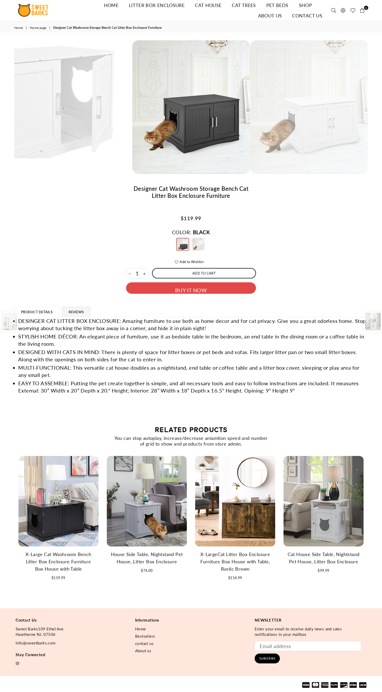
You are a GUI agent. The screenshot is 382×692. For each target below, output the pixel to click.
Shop (305, 5)
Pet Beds (277, 5)
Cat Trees (244, 5)
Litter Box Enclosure (157, 5)
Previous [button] (8, 107)
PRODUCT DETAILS (36, 312)
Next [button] (373, 107)
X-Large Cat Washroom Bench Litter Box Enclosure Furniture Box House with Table (58, 561)
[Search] (333, 10)
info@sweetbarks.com (36, 643)
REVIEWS (76, 312)
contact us (144, 643)
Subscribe (267, 658)
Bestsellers (145, 636)
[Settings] (343, 10)
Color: (191, 232)
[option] (191, 107)
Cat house (208, 5)
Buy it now (191, 290)
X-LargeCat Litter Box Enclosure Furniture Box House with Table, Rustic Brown (235, 561)
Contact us (307, 15)
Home (111, 5)
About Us (270, 15)
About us (143, 650)
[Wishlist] (353, 10)
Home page (38, 28)
